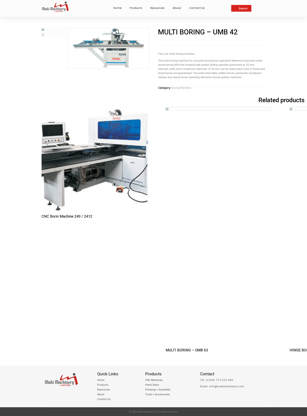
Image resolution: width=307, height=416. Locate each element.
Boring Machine (181, 87)
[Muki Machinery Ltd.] (55, 7)
